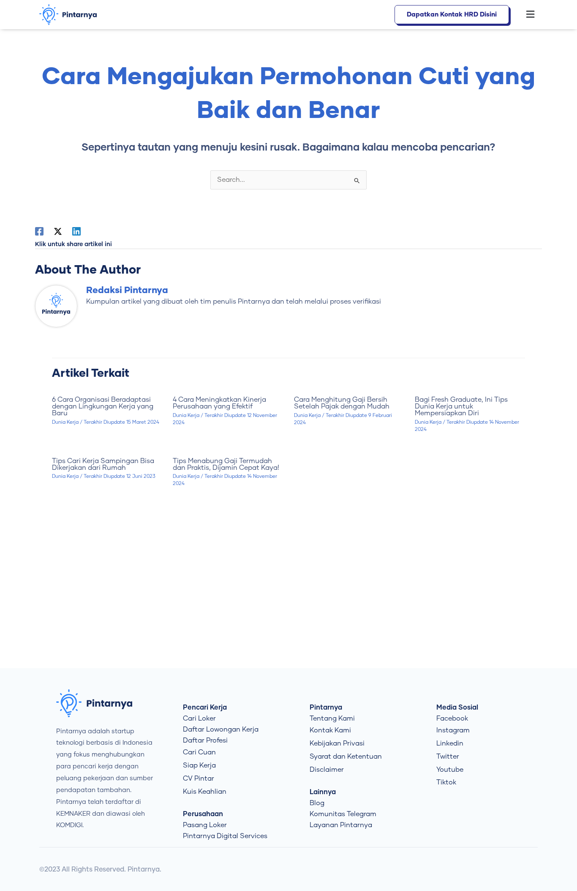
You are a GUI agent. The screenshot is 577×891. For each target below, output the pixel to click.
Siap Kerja (199, 765)
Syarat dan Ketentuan (346, 756)
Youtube (449, 769)
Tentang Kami (332, 718)
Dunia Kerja (65, 422)
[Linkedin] (76, 231)
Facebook (452, 718)
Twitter (447, 756)
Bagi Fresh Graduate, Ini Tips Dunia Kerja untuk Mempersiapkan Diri (461, 406)
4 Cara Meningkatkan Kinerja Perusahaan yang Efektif (219, 403)
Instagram (453, 730)
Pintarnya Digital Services (225, 836)
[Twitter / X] (58, 231)
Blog (317, 803)
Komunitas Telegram (343, 814)
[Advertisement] (288, 596)
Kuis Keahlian (204, 791)
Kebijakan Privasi (337, 743)
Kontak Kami (330, 730)
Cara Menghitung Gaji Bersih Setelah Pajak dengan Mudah (341, 403)
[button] (525, 15)
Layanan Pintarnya (341, 825)
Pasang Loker (205, 825)
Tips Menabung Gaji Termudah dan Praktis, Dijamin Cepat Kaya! (226, 464)
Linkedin (449, 743)
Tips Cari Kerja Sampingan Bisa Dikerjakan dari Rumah (103, 464)
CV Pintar (198, 778)
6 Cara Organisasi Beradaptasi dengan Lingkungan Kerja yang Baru (102, 406)
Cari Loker (199, 718)
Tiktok (446, 782)
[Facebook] (39, 231)
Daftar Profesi (205, 740)
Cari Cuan (199, 752)
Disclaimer (327, 769)
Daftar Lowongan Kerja (221, 729)
